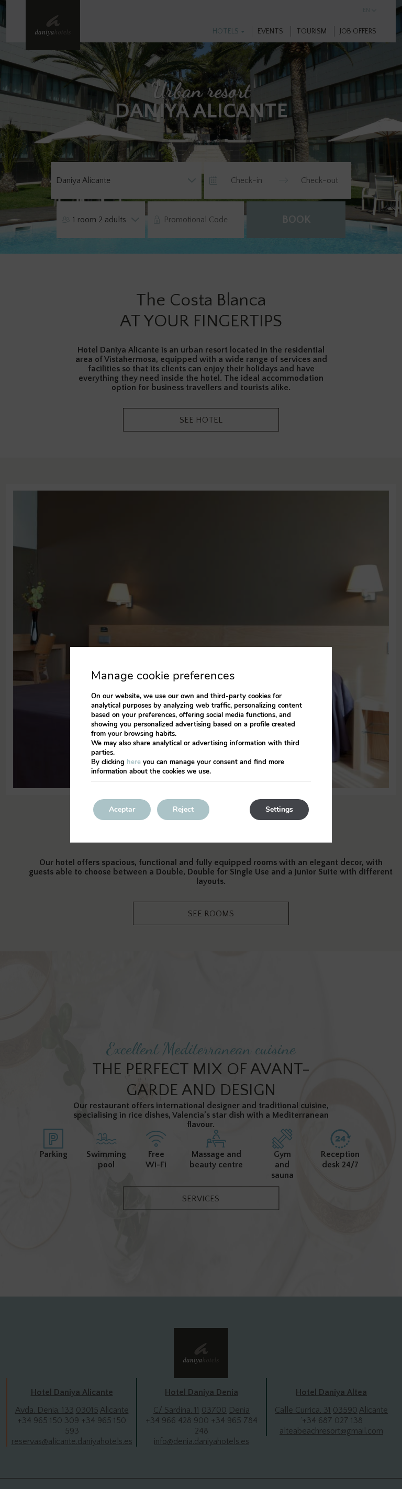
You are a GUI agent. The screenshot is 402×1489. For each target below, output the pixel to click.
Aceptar (122, 809)
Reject (183, 809)
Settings (279, 809)
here (134, 762)
